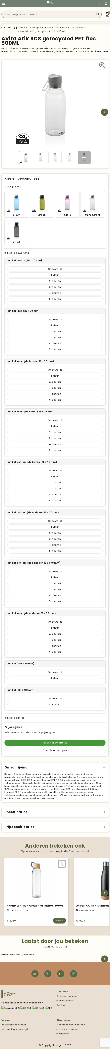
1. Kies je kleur (12, 186)
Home (21, 27)
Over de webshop (66, 995)
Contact (61, 1004)
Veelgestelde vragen (14, 1024)
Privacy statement (67, 1029)
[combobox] (48, 14)
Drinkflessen (77, 27)
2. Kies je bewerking (16, 252)
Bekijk (59, 920)
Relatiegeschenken (39, 27)
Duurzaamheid (65, 1000)
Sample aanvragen (55, 750)
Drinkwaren (60, 27)
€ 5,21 (80, 920)
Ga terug (9, 27)
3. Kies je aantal (14, 717)
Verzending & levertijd (14, 1029)
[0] (106, 14)
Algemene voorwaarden (70, 1024)
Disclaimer (62, 1033)
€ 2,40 (11, 920)
